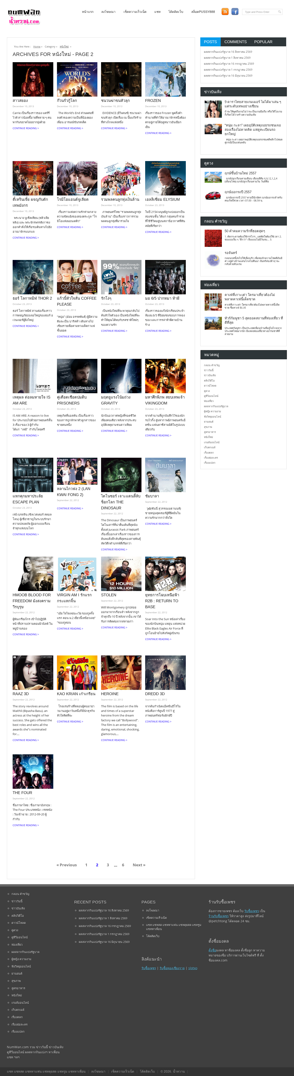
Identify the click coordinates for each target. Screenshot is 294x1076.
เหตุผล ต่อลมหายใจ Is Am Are (31, 400)
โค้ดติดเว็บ (175, 12)
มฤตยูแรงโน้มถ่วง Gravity (115, 400)
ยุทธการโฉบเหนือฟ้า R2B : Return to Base (162, 601)
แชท (157, 12)
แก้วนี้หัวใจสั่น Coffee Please (76, 301)
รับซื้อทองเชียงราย (172, 968)
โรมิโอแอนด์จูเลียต (73, 199)
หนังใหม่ (64, 46)
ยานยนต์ (208, 421)
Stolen (108, 595)
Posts (210, 42)
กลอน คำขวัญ (212, 365)
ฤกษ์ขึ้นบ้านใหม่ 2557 (240, 173)
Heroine (110, 694)
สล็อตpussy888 (203, 12)
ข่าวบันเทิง (210, 375)
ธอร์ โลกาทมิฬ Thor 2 (32, 298)
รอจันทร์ (231, 253)
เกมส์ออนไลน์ (212, 442)
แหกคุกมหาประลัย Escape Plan (28, 499)
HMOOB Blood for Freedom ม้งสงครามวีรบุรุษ (32, 601)
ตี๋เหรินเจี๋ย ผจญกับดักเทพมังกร (30, 202)
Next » (139, 865)
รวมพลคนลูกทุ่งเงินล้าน (120, 199)
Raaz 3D (21, 694)
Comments (235, 42)
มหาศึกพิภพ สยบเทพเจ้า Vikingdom (165, 400)
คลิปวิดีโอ (209, 380)
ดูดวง (207, 391)
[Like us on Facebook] (235, 11)
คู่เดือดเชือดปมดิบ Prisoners (72, 400)
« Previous (67, 865)
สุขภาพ (208, 427)
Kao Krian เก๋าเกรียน (76, 694)
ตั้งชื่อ (212, 950)
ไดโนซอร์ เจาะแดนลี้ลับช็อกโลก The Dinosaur (120, 502)
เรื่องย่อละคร (211, 457)
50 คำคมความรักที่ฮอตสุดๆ (245, 231)
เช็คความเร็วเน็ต (135, 12)
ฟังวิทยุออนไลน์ (212, 416)
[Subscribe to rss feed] (225, 11)
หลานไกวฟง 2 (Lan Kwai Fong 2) (73, 492)
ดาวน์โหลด (210, 385)
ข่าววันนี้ (209, 370)
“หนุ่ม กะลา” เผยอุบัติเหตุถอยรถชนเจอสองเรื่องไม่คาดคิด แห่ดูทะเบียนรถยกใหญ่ (253, 129)
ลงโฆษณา (108, 12)
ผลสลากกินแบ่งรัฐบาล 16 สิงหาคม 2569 (228, 52)
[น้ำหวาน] (24, 24)
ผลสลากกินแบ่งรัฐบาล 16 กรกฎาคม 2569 (229, 64)
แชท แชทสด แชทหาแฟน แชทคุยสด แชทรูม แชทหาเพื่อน (173, 927)
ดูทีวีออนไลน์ (211, 396)
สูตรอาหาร (210, 432)
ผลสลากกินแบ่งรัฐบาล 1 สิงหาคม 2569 (227, 58)
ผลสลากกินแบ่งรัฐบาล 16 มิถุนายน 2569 (228, 76)
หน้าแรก (87, 12)
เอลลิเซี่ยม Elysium (162, 199)
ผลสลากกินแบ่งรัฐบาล (216, 406)
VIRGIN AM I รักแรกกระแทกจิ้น (74, 598)
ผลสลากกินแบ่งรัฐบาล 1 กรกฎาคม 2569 (228, 70)
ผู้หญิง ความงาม (212, 411)
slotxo (192, 968)
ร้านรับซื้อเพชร (219, 916)
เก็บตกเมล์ (209, 447)
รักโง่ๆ (106, 298)
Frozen (153, 100)
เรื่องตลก (209, 452)
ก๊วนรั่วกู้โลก (67, 100)
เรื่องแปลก (209, 462)
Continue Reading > (26, 128)
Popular (263, 42)
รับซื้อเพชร (148, 968)
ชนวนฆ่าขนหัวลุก (115, 100)
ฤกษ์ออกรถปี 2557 (238, 192)
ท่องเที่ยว (209, 401)
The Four (22, 793)
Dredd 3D (155, 694)
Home (36, 46)
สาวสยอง (20, 100)
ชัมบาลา (152, 496)
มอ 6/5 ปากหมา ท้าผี (162, 298)
